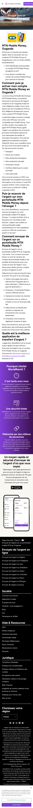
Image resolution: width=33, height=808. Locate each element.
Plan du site (6, 698)
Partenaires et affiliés (10, 616)
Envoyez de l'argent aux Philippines (15, 561)
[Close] (31, 788)
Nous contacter (8, 644)
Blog (4, 609)
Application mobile (9, 599)
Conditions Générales (10, 662)
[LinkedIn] (19, 723)
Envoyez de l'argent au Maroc (13, 578)
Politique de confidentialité (12, 666)
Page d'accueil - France (10, 540)
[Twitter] (13, 723)
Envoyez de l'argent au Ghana (13, 571)
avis (3, 613)
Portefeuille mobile (9, 638)
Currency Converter (14, 4)
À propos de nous (8, 603)
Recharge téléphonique (10, 641)
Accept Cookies (16, 804)
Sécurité (5, 651)
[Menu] (2, 3)
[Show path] (23, 540)
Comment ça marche (10, 596)
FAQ (4, 627)
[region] (16, 796)
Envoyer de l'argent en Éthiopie (13, 581)
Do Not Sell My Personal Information (16, 800)
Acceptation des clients (11, 675)
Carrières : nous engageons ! (12, 606)
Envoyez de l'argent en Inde (12, 564)
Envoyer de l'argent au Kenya (13, 585)
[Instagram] (16, 723)
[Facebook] (10, 723)
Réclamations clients (9, 648)
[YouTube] (22, 723)
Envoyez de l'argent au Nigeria (13, 557)
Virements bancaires (9, 634)
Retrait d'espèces (8, 631)
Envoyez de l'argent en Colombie (14, 574)
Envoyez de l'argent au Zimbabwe (14, 567)
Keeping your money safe (11, 695)
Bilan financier (7, 685)
